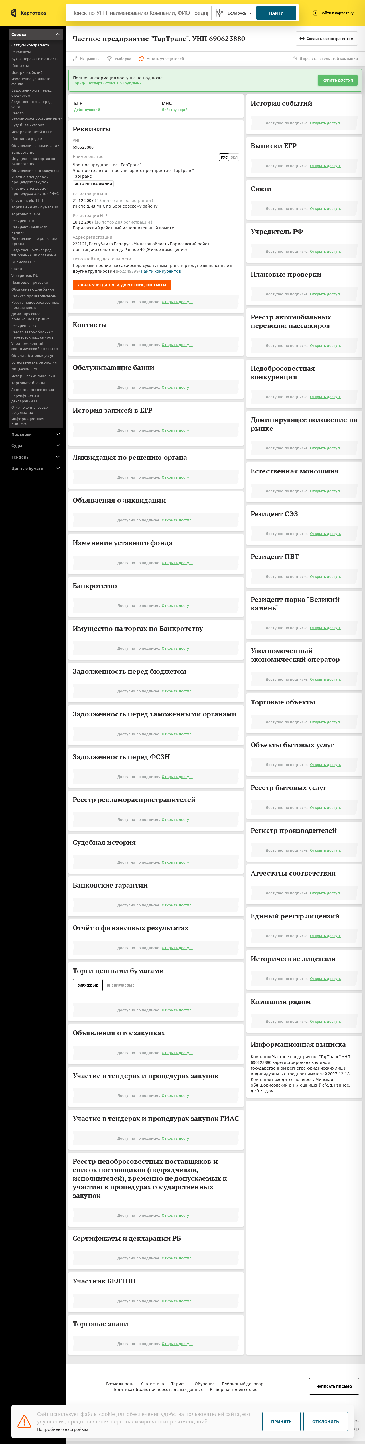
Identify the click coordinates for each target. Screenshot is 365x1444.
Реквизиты (21, 51)
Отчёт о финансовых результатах (29, 410)
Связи (16, 268)
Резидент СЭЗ (23, 325)
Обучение (205, 1383)
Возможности (120, 1383)
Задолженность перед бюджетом (31, 93)
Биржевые (87, 985)
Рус (224, 157)
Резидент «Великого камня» (29, 229)
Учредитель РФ (24, 275)
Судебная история (27, 124)
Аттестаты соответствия (32, 389)
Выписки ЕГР (23, 261)
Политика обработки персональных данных (157, 1389)
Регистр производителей (34, 296)
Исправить (89, 58)
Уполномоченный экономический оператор (34, 346)
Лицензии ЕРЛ (24, 369)
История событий (27, 72)
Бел (234, 157)
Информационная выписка (27, 421)
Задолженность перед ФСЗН (31, 104)
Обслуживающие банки (32, 289)
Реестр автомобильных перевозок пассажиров (32, 334)
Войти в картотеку (337, 12)
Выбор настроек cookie (233, 1389)
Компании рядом (26, 138)
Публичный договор (242, 1383)
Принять (281, 1421)
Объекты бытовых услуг (32, 355)
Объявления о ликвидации (35, 145)
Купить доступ (337, 80)
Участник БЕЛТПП (27, 200)
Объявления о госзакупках (35, 170)
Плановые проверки (29, 282)
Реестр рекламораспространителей (37, 115)
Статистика (152, 1383)
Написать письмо (334, 1386)
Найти (276, 13)
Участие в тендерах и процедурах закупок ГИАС (35, 191)
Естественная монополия (34, 362)
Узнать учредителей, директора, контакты (121, 284)
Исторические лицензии (33, 375)
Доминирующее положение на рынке (30, 316)
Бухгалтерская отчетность (34, 58)
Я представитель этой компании (329, 58)
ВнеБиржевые (121, 985)
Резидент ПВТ (23, 220)
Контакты (20, 65)
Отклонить (325, 1421)
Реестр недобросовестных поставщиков (35, 305)
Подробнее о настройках (62, 1429)
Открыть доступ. (177, 301)
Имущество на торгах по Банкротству (33, 161)
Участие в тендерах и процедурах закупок (30, 179)
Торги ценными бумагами (34, 207)
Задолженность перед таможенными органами (33, 252)
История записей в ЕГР (31, 131)
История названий (93, 183)
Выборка (123, 58)
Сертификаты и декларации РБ (25, 398)
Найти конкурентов (161, 271)
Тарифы (179, 1383)
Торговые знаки (25, 213)
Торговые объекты (28, 382)
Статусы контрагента (30, 45)
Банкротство (23, 152)
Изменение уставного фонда (30, 81)
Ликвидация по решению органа (34, 241)
